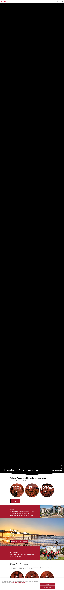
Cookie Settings (48, 581)
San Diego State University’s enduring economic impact (22, 555)
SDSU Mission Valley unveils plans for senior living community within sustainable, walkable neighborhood (22, 513)
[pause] (32, 239)
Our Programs (14, 501)
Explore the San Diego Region (19, 541)
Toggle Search (54, 1)
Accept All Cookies (47, 587)
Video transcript (57, 471)
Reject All (47, 584)
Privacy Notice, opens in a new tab (18, 582)
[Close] (62, 584)
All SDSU (59, 1)
